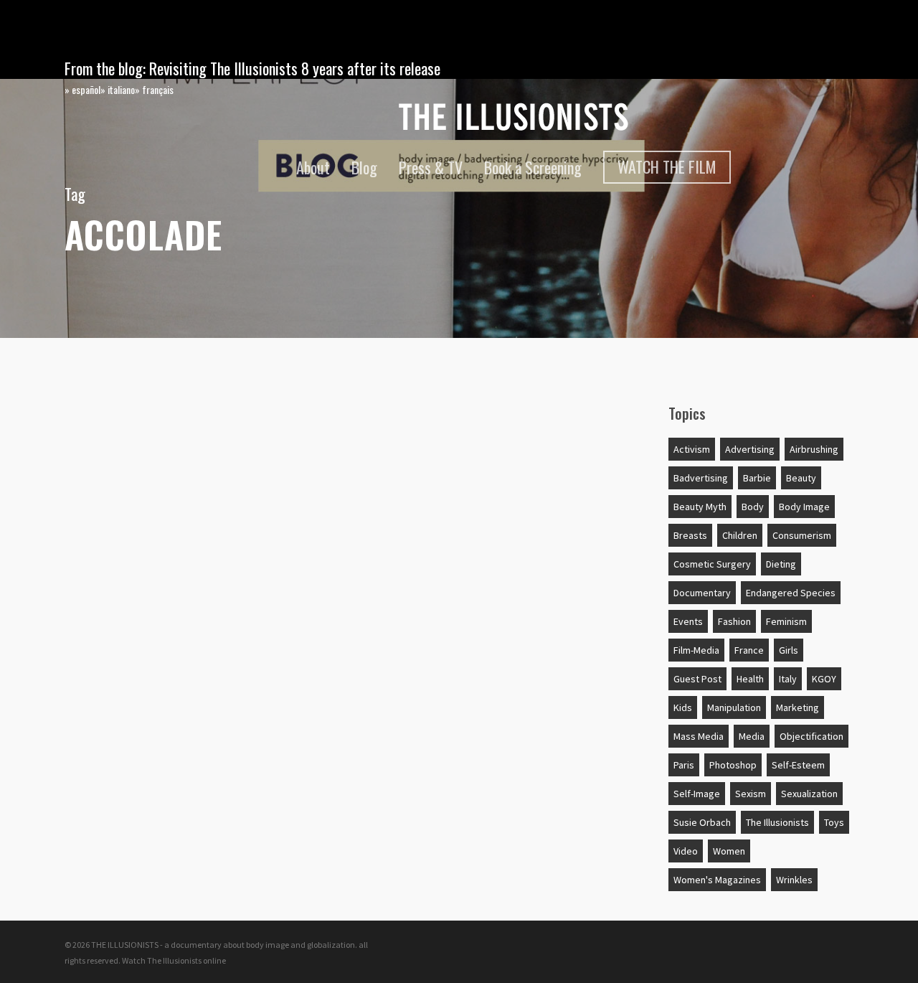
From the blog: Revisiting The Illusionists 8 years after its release (252, 68)
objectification (811, 736)
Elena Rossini (117, 453)
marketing (797, 707)
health (750, 678)
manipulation (734, 707)
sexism (750, 793)
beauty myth (700, 506)
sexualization (809, 793)
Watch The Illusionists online (174, 960)
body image (804, 506)
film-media (696, 650)
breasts (690, 535)
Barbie (757, 477)
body (753, 506)
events (688, 621)
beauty (801, 477)
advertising (750, 449)
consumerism (801, 535)
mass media (698, 736)
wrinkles (794, 879)
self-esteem (798, 764)
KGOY (824, 678)
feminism (786, 621)
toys (834, 822)
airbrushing (814, 449)
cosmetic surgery (712, 564)
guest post (697, 678)
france (749, 650)
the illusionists (777, 822)
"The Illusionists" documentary (177, 425)
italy (788, 678)
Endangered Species (791, 592)
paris (683, 764)
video (685, 851)
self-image (696, 793)
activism (691, 449)
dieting (781, 564)
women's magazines (717, 879)
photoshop (733, 764)
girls (788, 650)
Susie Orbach (702, 822)
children (739, 535)
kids (682, 707)
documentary (702, 592)
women (729, 851)
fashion (734, 621)
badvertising (700, 477)
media (752, 736)
